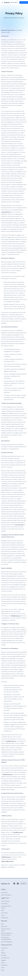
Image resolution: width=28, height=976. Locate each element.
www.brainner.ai (5, 212)
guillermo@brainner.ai (7, 861)
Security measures (6, 568)
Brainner (7, 2)
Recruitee (3, 955)
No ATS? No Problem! (6, 895)
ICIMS (2, 967)
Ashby (2, 970)
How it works (4, 892)
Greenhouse (4, 948)
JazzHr (3, 962)
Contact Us (23, 883)
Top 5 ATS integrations (6, 942)
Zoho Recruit (4, 965)
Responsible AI (4, 917)
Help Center (4, 926)
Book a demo (14, 2)
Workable (3, 960)
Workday (3, 953)
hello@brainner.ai (16, 616)
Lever (2, 950)
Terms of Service (5, 901)
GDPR (2, 910)
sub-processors (19, 524)
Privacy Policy (4, 903)
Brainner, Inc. (5, 884)
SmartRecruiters (5, 958)
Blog (2, 924)
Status (2, 915)
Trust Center (4, 913)
